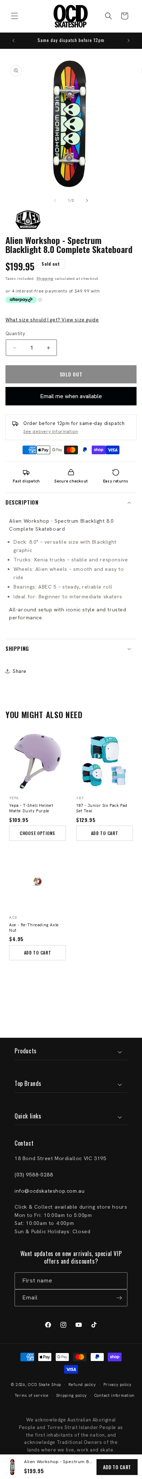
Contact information (114, 1395)
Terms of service (32, 1395)
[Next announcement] (129, 41)
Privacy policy (117, 1384)
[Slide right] (87, 200)
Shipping (45, 278)
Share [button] (20, 671)
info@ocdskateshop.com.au (49, 1191)
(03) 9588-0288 (34, 1174)
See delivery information (50, 431)
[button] (15, 16)
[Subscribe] (119, 1297)
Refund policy (82, 1384)
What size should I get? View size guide (52, 320)
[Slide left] (55, 200)
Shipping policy (71, 1395)
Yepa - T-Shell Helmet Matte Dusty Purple (31, 808)
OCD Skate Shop (44, 1384)
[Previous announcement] (13, 41)
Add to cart (117, 1467)
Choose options (37, 833)
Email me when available (71, 396)
